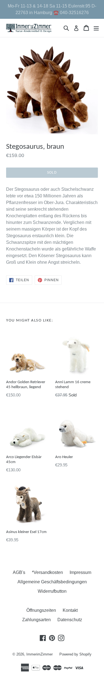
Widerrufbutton (52, 591)
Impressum (80, 572)
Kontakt (70, 610)
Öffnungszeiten (41, 610)
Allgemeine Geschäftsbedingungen (52, 581)
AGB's (19, 572)
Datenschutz (69, 619)
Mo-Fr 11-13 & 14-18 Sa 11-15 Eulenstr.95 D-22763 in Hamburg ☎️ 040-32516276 (52, 9)
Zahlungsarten (36, 619)
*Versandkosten (47, 572)
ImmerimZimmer (39, 654)
